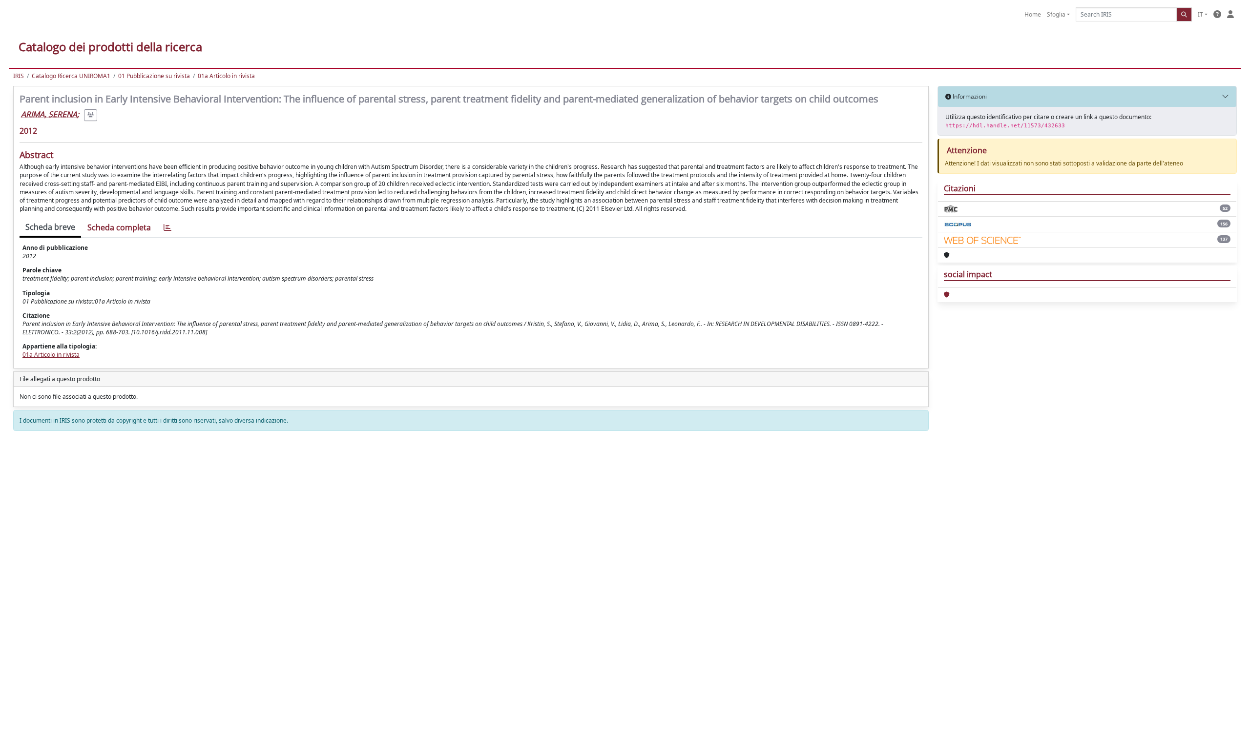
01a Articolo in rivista (226, 76)
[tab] (167, 228)
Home (1032, 14)
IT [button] (1200, 14)
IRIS (18, 76)
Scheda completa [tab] (119, 227)
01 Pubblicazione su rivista (154, 76)
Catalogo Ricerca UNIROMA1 (71, 76)
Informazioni (969, 96)
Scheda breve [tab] (50, 227)
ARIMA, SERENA (49, 114)
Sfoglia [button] (1056, 14)
